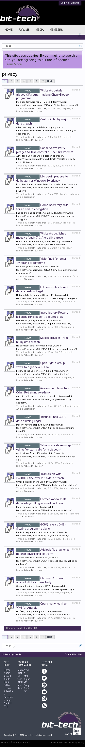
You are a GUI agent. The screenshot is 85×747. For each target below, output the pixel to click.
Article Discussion (33, 111)
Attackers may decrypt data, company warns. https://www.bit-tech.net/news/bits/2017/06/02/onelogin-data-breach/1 (46, 130)
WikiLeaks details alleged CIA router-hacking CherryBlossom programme (43, 94)
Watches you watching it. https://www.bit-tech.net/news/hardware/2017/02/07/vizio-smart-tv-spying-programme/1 (47, 269)
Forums (24, 29)
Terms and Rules (58, 742)
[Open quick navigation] (80, 46)
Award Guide (7, 678)
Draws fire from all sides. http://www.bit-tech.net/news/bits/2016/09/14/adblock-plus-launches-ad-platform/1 (47, 560)
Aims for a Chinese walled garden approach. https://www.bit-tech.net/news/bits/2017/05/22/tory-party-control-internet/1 (46, 159)
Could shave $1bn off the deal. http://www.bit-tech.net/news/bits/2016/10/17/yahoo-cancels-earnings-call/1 (46, 456)
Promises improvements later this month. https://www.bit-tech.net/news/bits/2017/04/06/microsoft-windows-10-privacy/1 (46, 187)
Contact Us (70, 654)
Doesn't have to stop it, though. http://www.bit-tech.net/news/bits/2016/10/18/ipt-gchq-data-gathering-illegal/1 (45, 428)
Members (56, 29)
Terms (7, 688)
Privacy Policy (76, 742)
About (7, 673)
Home (9, 29)
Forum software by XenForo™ (16, 742)
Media (40, 29)
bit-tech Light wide (11, 654)
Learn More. (13, 64)
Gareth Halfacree (37, 108)
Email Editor (7, 683)
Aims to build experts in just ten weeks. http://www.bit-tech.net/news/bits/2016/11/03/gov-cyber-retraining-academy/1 (44, 399)
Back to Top (8, 705)
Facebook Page (8, 699)
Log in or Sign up (70, 3)
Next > (50, 81)
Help (80, 654)
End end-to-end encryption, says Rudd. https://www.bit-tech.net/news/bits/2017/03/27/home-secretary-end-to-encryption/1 (45, 216)
